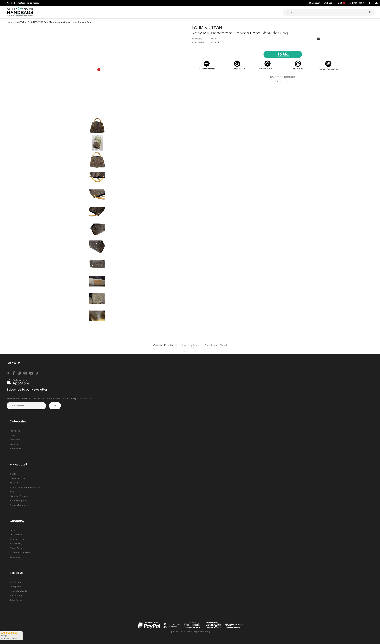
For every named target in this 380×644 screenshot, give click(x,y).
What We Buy (16, 595)
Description (190, 345)
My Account (314, 3)
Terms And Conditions (20, 552)
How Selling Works (18, 591)
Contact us (15, 557)
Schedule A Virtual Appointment (25, 487)
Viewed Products (165, 345)
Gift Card (14, 435)
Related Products (283, 77)
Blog (12, 491)
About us (14, 482)
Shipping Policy (17, 539)
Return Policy (16, 543)
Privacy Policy (16, 548)
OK (54, 405)
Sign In (13, 473)
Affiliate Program (18, 500)
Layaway (14, 444)
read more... (33, 2)
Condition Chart (215, 345)
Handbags (15, 430)
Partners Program (18, 505)
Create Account (17, 478)
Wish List (328, 3)
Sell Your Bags (16, 582)
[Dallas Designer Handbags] (20, 16)
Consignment (16, 586)
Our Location (16, 534)
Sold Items (15, 439)
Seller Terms (16, 600)
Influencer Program (19, 496)
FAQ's (12, 530)
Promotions (15, 448)
